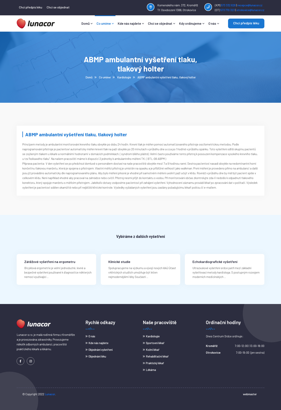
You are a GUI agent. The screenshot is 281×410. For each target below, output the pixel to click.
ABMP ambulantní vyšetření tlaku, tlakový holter (166, 77)
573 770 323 (227, 10)
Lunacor (50, 394)
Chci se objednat (58, 7)
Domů (85, 23)
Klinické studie (119, 262)
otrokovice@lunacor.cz (250, 10)
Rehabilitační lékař (157, 356)
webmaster (250, 394)
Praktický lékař (155, 363)
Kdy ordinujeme (190, 23)
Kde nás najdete (129, 23)
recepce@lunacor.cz (249, 5)
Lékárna (151, 369)
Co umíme (104, 23)
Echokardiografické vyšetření (214, 262)
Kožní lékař (152, 349)
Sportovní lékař (155, 343)
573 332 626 (228, 5)
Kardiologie (124, 77)
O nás (212, 23)
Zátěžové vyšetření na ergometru (49, 262)
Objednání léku (97, 356)
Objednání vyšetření (101, 349)
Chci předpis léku (30, 7)
